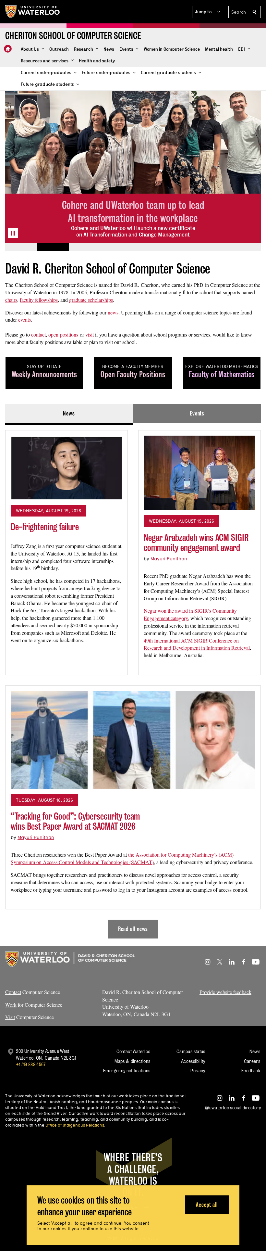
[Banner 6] (181, 247)
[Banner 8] (245, 247)
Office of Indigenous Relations (74, 1125)
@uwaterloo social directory (233, 1107)
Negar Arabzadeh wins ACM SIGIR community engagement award (196, 543)
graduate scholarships (91, 299)
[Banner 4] (117, 247)
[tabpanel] (133, 681)
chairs (11, 299)
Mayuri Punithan (169, 558)
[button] (207, 12)
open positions (63, 334)
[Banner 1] (21, 247)
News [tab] (69, 413)
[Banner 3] (85, 247)
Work (11, 1004)
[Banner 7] (213, 247)
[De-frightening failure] (66, 468)
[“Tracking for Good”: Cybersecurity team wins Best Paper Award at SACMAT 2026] (133, 740)
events (24, 319)
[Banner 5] (149, 247)
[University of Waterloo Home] (32, 11)
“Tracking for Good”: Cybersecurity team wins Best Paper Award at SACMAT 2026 (75, 821)
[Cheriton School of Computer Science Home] (8, 49)
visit (89, 334)
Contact (13, 992)
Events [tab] (197, 413)
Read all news (133, 928)
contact (38, 334)
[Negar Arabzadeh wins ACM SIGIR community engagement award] (199, 473)
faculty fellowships (39, 299)
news (113, 312)
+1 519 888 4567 (31, 1064)
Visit (10, 1017)
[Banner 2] (53, 247)
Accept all (207, 1204)
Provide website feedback (225, 992)
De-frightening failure (45, 526)
